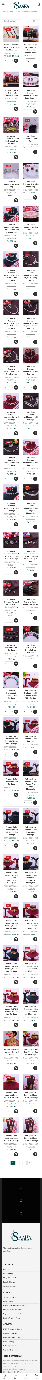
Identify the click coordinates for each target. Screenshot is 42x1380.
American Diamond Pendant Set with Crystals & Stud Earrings (11, 555)
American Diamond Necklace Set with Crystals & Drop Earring (30, 275)
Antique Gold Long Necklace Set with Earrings (31, 1095)
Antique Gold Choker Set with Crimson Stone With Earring (30, 694)
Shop (11, 11)
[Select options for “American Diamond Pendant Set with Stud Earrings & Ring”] (16, 620)
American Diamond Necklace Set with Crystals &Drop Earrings (30, 323)
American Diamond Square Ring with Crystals (30, 601)
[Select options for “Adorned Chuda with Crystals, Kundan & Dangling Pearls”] (35, 66)
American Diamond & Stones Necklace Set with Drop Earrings (11, 228)
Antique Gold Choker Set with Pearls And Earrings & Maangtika (30, 784)
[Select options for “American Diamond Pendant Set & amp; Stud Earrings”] (16, 157)
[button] (35, 152)
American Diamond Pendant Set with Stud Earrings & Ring (11, 603)
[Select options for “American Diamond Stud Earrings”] (16, 663)
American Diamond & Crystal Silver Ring (31, 184)
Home (4, 11)
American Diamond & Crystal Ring (31, 138)
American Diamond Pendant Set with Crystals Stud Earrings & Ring (30, 556)
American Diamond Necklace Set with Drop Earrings (30, 94)
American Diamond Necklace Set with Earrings (30, 370)
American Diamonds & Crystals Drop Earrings (30, 648)
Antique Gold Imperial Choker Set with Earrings (11, 1095)
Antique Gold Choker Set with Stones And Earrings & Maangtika (11, 878)
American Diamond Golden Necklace (31, 227)
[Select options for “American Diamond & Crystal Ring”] (16, 200)
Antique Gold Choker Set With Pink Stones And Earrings (11, 831)
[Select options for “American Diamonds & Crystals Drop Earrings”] (35, 666)
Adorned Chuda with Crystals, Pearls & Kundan (11, 92)
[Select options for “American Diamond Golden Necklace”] (35, 243)
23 (24, 1163)
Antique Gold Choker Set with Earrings (30, 738)
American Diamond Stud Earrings (11, 647)
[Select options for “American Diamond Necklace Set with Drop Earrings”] (35, 111)
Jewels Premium (21, 11)
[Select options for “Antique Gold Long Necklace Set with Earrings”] (35, 1154)
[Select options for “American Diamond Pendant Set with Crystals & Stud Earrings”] (16, 572)
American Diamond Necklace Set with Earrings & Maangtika (30, 508)
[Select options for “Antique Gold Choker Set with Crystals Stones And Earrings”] (16, 754)
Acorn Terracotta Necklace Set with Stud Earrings (11, 47)
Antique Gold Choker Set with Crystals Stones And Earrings (11, 740)
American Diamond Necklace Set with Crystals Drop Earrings (11, 275)
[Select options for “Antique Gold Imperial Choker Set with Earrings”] (16, 1111)
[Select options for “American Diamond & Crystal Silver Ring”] (35, 197)
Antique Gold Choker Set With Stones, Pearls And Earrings (11, 924)
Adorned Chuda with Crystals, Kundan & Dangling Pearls (30, 48)
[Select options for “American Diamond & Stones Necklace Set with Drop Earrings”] (16, 246)
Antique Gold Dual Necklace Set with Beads (11, 1051)
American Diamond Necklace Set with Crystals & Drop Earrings (11, 323)
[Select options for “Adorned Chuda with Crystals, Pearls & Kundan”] (16, 109)
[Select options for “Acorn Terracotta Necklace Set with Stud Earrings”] (16, 61)
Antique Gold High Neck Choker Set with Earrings (30, 1051)
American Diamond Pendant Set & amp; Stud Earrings (11, 140)
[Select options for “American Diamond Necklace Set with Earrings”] (35, 479)
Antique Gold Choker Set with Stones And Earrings (30, 831)
